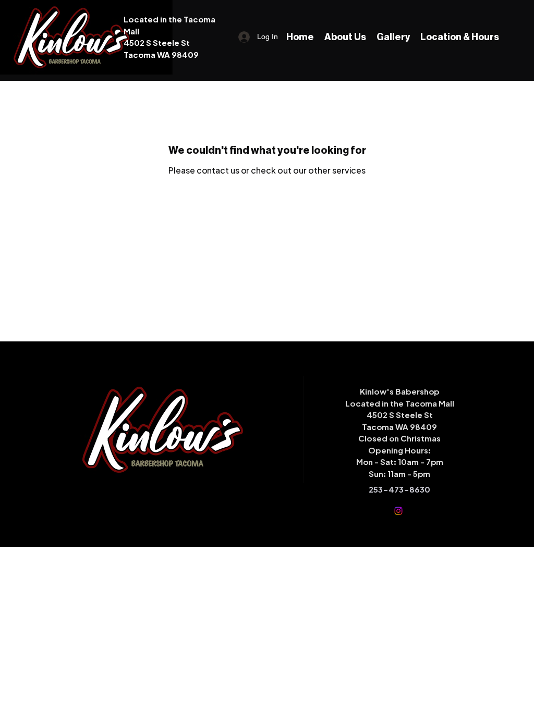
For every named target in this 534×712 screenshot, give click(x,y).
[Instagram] (398, 511)
